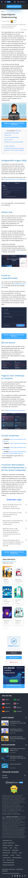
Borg (15, 847)
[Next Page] (5, 628)
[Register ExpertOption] (14, 675)
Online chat (8, 135)
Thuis (2, 11)
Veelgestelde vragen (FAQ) (12, 133)
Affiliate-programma (8, 845)
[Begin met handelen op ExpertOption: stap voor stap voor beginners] (7, 572)
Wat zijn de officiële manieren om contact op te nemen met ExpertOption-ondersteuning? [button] (12, 506)
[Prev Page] (2, 628)
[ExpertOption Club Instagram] (21, 876)
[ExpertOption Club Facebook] (11, 876)
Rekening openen (13, 657)
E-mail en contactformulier (12, 137)
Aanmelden (5, 855)
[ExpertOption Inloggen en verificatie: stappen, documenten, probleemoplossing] (18, 612)
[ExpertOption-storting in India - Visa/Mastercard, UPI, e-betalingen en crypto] (18, 572)
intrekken (5, 847)
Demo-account (10, 860)
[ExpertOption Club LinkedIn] (19, 876)
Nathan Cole (15, 21)
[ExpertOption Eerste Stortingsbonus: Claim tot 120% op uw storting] (4, 723)
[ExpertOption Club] (14, 783)
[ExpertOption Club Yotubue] (16, 876)
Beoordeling (15, 850)
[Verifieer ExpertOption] (7, 592)
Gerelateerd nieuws (9, 559)
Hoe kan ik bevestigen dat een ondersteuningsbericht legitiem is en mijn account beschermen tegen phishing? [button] (13, 542)
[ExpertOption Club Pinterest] (24, 876)
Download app (6, 852)
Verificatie (14, 852)
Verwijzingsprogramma (8, 862)
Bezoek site (14, 653)
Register (17, 845)
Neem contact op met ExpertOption (11, 873)
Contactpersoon (7, 857)
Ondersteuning (6, 850)
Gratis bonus (14, 662)
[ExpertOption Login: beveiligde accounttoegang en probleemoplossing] (18, 592)
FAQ (4, 860)
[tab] (14, 506)
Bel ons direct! (8, 139)
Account (12, 855)
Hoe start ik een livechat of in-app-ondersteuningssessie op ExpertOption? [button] (12, 514)
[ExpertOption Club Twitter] (14, 876)
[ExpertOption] (13, 648)
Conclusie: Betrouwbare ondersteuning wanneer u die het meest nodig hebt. (14, 150)
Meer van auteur (8, 563)
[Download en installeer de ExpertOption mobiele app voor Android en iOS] (4, 758)
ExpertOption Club (7, 840)
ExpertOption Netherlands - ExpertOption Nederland (12, 870)
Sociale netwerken (10, 146)
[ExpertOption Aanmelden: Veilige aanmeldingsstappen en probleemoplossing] (4, 738)
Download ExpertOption (9, 865)
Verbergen (18, 130)
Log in (10, 847)
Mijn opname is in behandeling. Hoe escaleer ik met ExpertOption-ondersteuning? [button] (13, 522)
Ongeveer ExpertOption (8, 843)
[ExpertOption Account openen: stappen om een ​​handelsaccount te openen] (4, 750)
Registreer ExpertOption (14, 6)
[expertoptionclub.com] (7, 2)
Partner (18, 855)
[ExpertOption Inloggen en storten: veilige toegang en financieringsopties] (7, 612)
